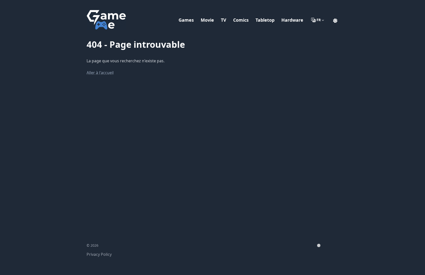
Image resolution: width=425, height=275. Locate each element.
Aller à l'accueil (100, 72)
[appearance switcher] (335, 19)
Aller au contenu (108, 4)
